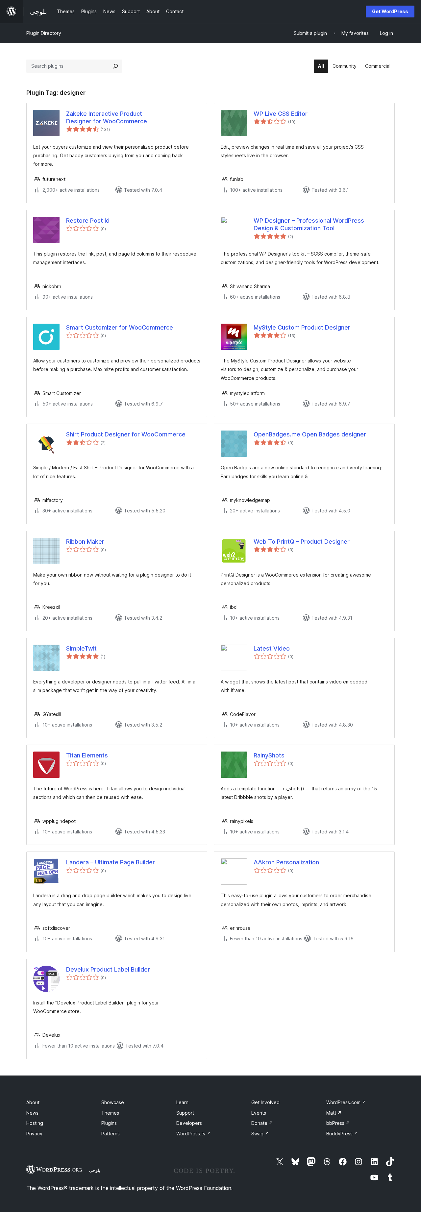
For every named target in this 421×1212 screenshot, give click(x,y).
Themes (110, 1113)
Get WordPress (390, 11)
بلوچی (94, 1170)
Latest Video (272, 648)
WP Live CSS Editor (281, 113)
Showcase (112, 1102)
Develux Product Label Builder (108, 969)
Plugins (109, 1123)
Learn (182, 1102)
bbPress (338, 1123)
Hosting (34, 1123)
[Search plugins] (115, 66)
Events (258, 1113)
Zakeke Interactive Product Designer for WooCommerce (106, 117)
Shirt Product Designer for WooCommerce (126, 434)
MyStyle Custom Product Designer (302, 327)
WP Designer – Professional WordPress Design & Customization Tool (309, 224)
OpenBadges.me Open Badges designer (310, 434)
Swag (260, 1133)
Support (185, 1113)
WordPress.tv (193, 1133)
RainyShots (269, 755)
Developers (189, 1123)
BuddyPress (342, 1133)
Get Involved (265, 1102)
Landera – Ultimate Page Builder (110, 862)
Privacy (34, 1133)
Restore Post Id (88, 220)
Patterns (110, 1133)
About (32, 1102)
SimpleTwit (81, 648)
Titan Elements (87, 755)
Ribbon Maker (85, 541)
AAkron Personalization (286, 862)
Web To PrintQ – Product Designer (302, 541)
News (32, 1113)
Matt (334, 1113)
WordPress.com (346, 1102)
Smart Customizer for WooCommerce (119, 327)
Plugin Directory (43, 33)
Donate (262, 1123)
